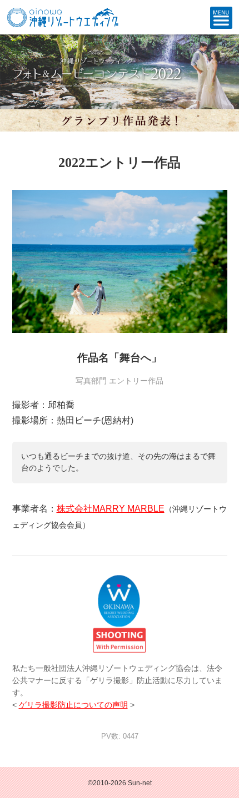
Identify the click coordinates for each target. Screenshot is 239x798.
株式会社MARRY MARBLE (111, 508)
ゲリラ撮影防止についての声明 (73, 705)
